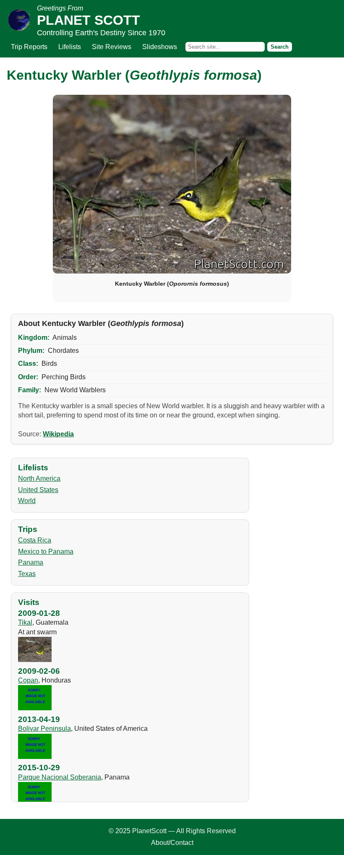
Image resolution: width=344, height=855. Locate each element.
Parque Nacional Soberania (59, 777)
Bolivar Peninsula (44, 728)
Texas (27, 573)
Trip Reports (29, 46)
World (27, 500)
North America (39, 478)
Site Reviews (111, 46)
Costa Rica (34, 540)
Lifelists (69, 46)
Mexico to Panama (45, 551)
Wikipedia (58, 434)
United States (38, 489)
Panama (30, 562)
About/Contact (172, 842)
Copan (28, 680)
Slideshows (159, 46)
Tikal (25, 622)
